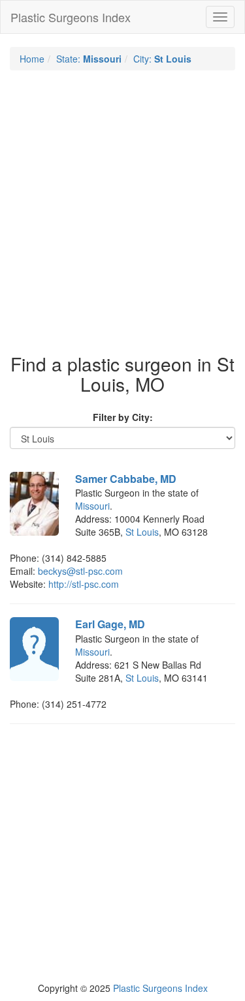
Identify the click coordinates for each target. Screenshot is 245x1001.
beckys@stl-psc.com (80, 570)
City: (162, 58)
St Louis (142, 531)
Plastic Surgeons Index (70, 16)
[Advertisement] (122, 205)
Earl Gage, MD (110, 624)
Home (32, 58)
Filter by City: (123, 417)
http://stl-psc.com (83, 583)
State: (89, 58)
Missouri (92, 505)
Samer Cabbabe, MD (125, 478)
